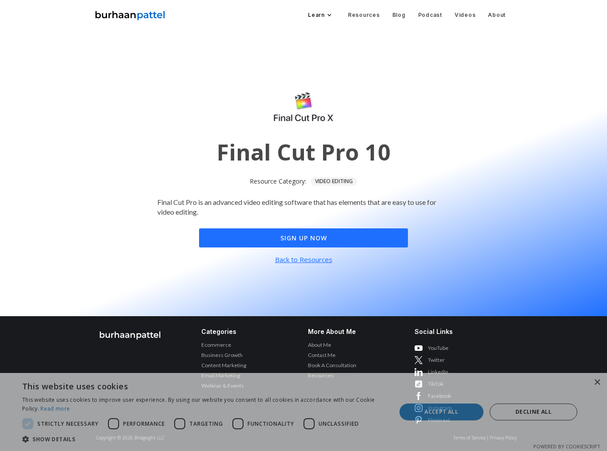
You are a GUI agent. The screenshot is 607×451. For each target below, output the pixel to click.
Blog (399, 15)
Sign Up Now (303, 238)
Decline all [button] (533, 412)
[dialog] (303, 412)
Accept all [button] (441, 412)
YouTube (438, 348)
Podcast (430, 15)
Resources (364, 15)
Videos (465, 15)
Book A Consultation (332, 365)
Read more (55, 408)
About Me (319, 344)
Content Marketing (223, 365)
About (497, 15)
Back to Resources (303, 259)
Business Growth (222, 355)
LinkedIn (438, 372)
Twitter (436, 360)
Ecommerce (216, 344)
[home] (130, 13)
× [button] (597, 382)
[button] (319, 15)
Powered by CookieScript (566, 446)
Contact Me (321, 355)
